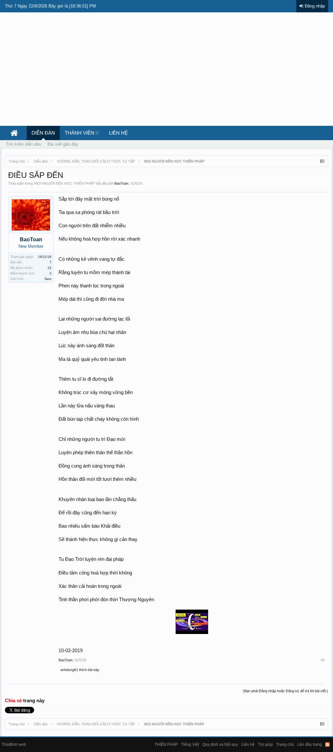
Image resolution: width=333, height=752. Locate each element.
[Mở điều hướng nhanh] (322, 161)
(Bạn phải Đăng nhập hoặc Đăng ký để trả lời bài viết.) (285, 691)
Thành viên (79, 133)
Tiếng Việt (190, 744)
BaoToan (121, 183)
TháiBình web (14, 744)
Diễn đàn (43, 133)
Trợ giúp (265, 744)
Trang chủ (285, 744)
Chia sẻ (14, 700)
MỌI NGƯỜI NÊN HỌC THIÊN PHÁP (64, 183)
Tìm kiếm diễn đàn (23, 144)
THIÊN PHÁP (166, 744)
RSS (327, 744)
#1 (323, 660)
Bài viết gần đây (62, 144)
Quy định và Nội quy (220, 744)
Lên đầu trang (309, 744)
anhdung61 (69, 670)
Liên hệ (118, 133)
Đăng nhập (315, 6)
